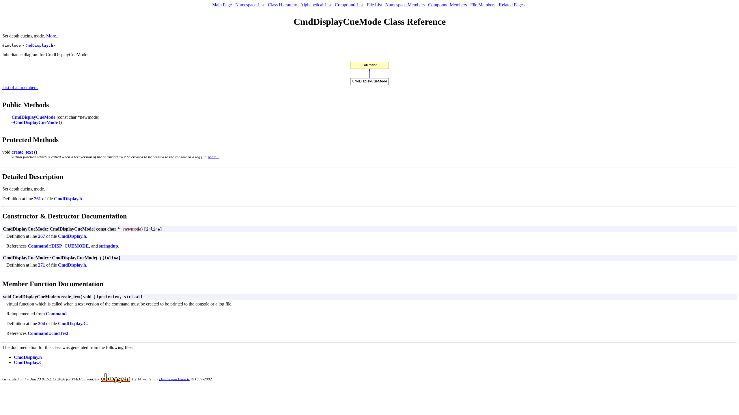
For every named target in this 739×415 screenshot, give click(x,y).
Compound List (349, 4)
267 (41, 236)
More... (52, 35)
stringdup (108, 246)
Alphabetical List (315, 4)
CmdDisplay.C (72, 323)
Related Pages (512, 4)
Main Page (222, 4)
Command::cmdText (48, 333)
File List (374, 4)
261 (37, 198)
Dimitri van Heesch (174, 379)
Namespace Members (405, 4)
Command (56, 313)
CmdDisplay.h (39, 45)
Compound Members (447, 4)
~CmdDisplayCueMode (35, 122)
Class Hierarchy (282, 4)
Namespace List (249, 4)
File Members (482, 4)
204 (41, 323)
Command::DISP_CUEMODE (58, 246)
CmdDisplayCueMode (33, 117)
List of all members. (20, 87)
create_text (22, 152)
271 (41, 265)
